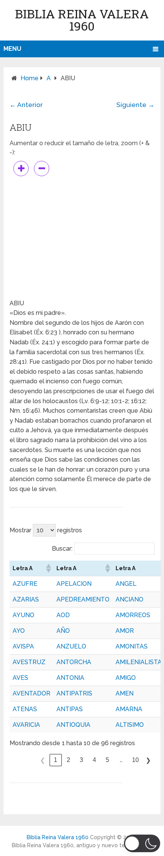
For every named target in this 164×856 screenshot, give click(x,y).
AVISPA (23, 646)
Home (30, 78)
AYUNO (23, 615)
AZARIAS (26, 599)
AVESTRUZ (29, 662)
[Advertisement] (82, 237)
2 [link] (68, 760)
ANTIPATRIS (74, 693)
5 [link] (107, 760)
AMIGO (126, 677)
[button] (48, 568)
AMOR (125, 630)
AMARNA (129, 709)
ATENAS (25, 709)
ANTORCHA (73, 662)
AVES (20, 677)
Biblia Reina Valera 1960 (82, 19)
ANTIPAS (69, 709)
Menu (12, 48)
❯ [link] (148, 760)
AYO (19, 630)
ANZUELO (71, 646)
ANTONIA (70, 677)
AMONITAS (132, 646)
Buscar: (62, 548)
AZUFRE (25, 583)
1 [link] (55, 760)
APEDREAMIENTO (82, 599)
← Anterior (26, 105)
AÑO (63, 630)
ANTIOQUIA (73, 724)
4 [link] (94, 760)
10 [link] (135, 760)
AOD (63, 615)
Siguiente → (135, 105)
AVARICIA (26, 724)
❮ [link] (42, 760)
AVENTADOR (31, 693)
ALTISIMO (130, 724)
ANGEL (126, 583)
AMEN (124, 693)
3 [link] (81, 760)
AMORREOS (133, 615)
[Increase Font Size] (21, 168)
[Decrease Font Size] (41, 168)
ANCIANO (129, 599)
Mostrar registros (46, 530)
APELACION (74, 583)
